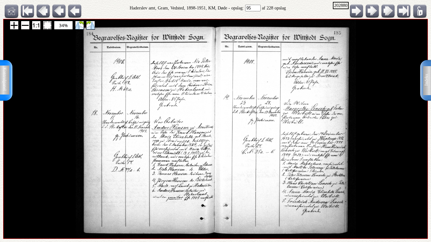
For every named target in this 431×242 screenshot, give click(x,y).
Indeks (426, 80)
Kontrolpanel (4, 79)
